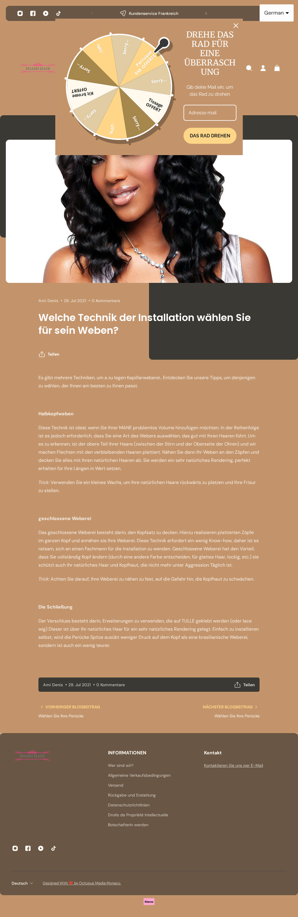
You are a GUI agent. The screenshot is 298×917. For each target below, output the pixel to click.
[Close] (236, 26)
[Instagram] (20, 13)
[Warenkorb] (277, 68)
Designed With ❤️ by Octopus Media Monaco (82, 883)
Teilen (53, 354)
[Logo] (37, 68)
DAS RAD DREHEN (210, 136)
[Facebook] (32, 13)
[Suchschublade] (249, 68)
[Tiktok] (58, 13)
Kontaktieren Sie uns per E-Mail (233, 765)
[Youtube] (45, 13)
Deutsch (20, 883)
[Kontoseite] (263, 68)
